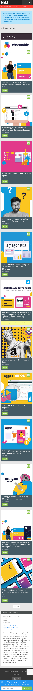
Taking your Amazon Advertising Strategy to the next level (15, 498)
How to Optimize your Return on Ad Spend (16, 174)
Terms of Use (8, 671)
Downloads (4, 6)
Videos (18, 6)
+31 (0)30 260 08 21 (9, 626)
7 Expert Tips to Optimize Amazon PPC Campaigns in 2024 (16, 452)
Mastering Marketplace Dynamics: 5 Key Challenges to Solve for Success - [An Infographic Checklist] (16, 314)
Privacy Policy (16, 671)
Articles (24, 6)
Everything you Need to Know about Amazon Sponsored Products (16, 129)
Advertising (24, 671)
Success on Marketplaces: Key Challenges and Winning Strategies (16, 83)
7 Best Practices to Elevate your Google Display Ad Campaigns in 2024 (15, 592)
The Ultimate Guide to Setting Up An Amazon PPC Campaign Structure (15, 266)
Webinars (12, 6)
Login (9, 323)
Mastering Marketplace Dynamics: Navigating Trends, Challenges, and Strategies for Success (16, 544)
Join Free (15, 323)
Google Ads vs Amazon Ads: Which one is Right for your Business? (15, 220)
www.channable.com (9, 630)
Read (5, 90)
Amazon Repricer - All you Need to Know (15, 361)
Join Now (27, 688)
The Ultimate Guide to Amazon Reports (14, 406)
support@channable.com (10, 628)
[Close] (2, 682)
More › (16, 606)
